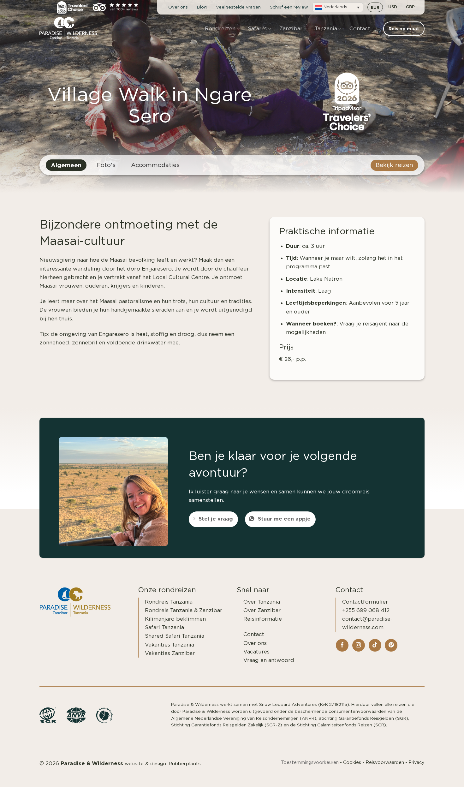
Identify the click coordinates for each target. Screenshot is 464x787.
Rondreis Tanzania (169, 602)
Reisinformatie (262, 619)
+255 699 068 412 (366, 610)
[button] (337, 7)
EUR (375, 7)
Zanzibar (290, 28)
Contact (359, 28)
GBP (410, 7)
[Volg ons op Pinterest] (391, 645)
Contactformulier (365, 602)
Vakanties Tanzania (169, 644)
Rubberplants (185, 763)
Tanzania (326, 28)
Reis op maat (437, 775)
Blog (202, 7)
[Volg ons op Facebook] (342, 645)
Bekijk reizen (394, 165)
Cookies (352, 762)
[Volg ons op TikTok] (375, 645)
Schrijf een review (289, 7)
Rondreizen (220, 28)
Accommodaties (155, 165)
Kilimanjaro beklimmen (175, 619)
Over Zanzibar (262, 610)
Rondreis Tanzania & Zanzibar (183, 610)
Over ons (178, 7)
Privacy (416, 762)
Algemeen (66, 165)
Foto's (106, 165)
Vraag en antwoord (268, 660)
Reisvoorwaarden (385, 762)
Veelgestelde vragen (238, 7)
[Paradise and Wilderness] (71, 28)
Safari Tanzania (164, 627)
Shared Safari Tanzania (174, 636)
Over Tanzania (261, 602)
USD (392, 7)
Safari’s (257, 28)
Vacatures (256, 651)
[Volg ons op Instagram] (358, 645)
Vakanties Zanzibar (170, 653)
